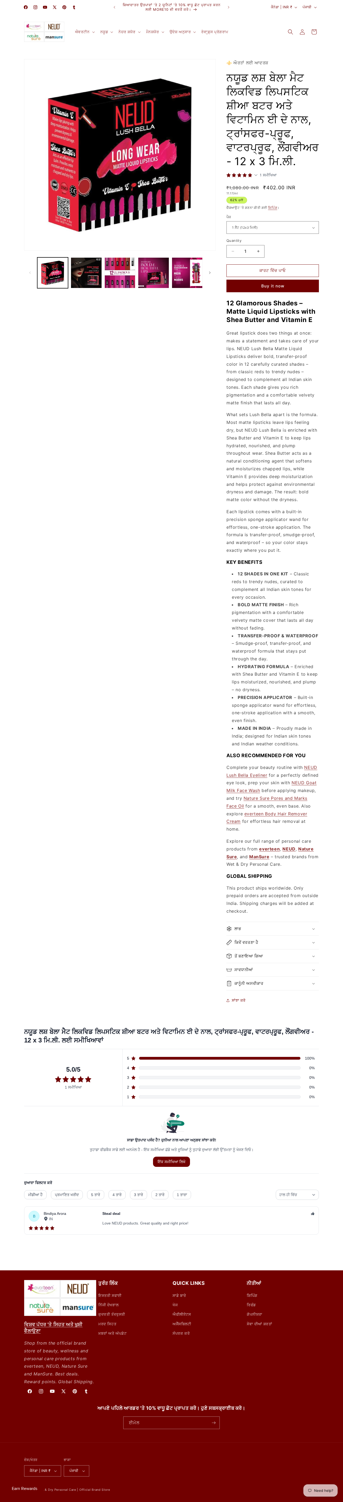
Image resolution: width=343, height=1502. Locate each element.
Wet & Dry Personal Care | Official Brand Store (74, 1490)
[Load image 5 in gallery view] (187, 272)
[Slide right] (210, 273)
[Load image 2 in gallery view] (86, 272)
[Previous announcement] (114, 7)
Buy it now (272, 285)
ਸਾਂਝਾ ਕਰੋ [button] (239, 1000)
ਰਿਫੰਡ (251, 1305)
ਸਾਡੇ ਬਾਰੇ (179, 1295)
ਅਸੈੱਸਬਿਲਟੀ (182, 1324)
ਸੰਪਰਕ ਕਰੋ (181, 1333)
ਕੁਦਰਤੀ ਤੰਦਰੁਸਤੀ (111, 1314)
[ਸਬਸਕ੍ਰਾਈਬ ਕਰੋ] (213, 1422)
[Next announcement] (228, 7)
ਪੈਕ (228, 217)
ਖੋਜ (175, 1305)
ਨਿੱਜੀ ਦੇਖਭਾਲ (108, 1305)
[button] (84, 32)
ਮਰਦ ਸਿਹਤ (107, 1324)
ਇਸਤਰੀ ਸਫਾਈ (110, 1295)
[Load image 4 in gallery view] (153, 272)
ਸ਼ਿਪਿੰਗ (272, 208)
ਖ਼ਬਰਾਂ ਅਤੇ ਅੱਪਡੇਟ (112, 1333)
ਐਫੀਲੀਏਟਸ (182, 1314)
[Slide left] (30, 273)
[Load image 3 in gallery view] (120, 272)
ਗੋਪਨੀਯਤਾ (254, 1314)
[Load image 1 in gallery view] (52, 272)
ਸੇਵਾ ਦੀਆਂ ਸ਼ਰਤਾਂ (259, 1324)
